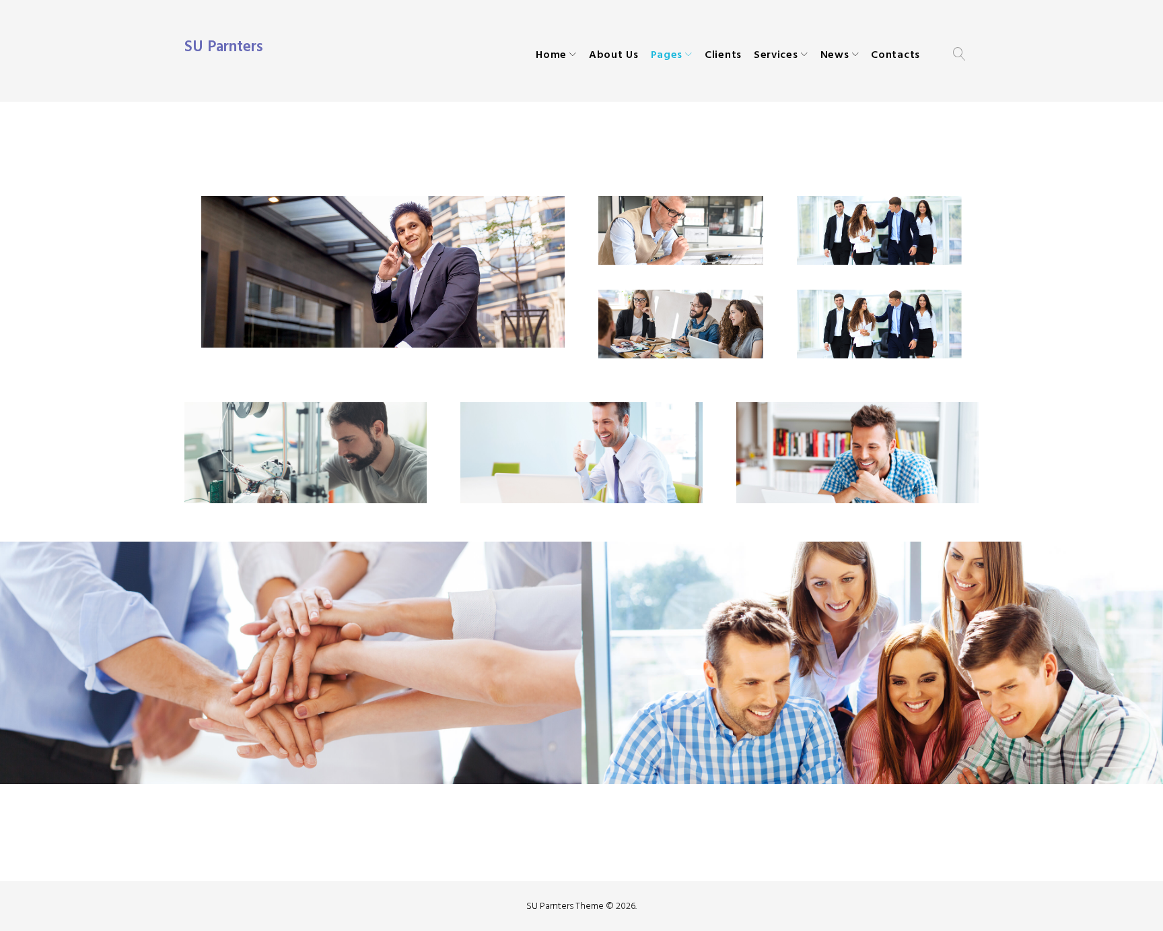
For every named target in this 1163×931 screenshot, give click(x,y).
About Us (614, 54)
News (834, 54)
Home (551, 54)
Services (776, 54)
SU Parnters (223, 46)
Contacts (895, 54)
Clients (723, 54)
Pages (667, 54)
